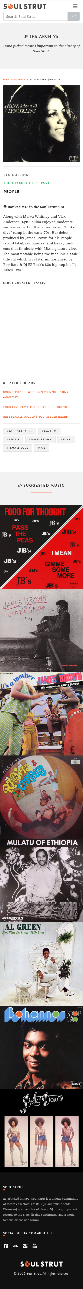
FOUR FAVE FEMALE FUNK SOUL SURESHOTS (35, 407)
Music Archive (18, 79)
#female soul (18, 448)
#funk (66, 439)
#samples (49, 431)
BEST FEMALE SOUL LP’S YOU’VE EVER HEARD (35, 416)
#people (13, 439)
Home (6, 79)
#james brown (40, 439)
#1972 (42, 448)
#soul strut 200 (20, 431)
